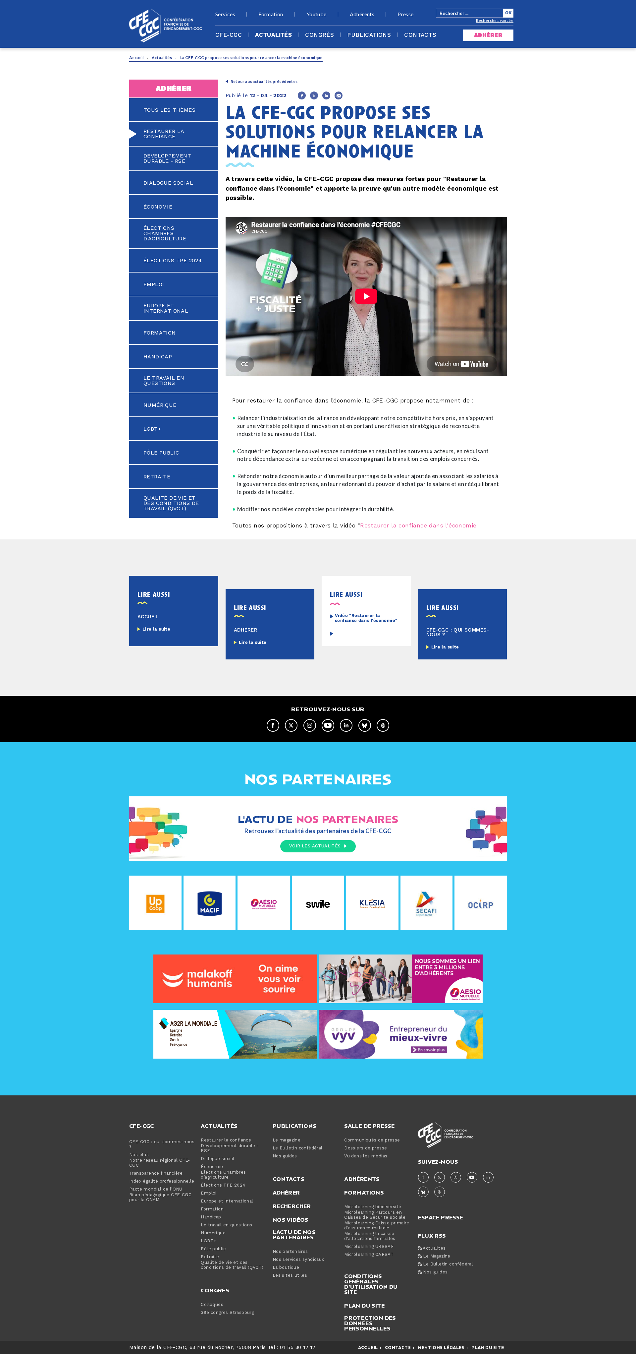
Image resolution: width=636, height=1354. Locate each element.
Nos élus (139, 1154)
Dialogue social (168, 183)
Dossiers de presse (365, 1148)
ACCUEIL (368, 1348)
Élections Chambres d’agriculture (164, 233)
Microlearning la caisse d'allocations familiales (370, 1236)
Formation (270, 14)
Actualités (273, 35)
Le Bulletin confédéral (298, 1148)
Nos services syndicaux (298, 1259)
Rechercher (292, 1206)
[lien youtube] (328, 725)
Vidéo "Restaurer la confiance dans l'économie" (366, 618)
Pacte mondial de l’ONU (156, 1189)
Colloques (212, 1304)
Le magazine (286, 1140)
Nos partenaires (290, 1251)
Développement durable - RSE (167, 158)
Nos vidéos (290, 1219)
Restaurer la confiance (163, 134)
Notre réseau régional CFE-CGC (159, 1163)
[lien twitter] (291, 725)
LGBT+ (152, 429)
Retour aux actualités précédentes (264, 81)
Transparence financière (156, 1173)
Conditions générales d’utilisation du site (371, 1284)
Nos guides (285, 1156)
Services (225, 14)
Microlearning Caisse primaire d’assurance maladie (376, 1226)
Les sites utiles (290, 1275)
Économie (157, 207)
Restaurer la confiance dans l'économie (418, 525)
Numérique (160, 405)
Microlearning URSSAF (369, 1246)
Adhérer (286, 1192)
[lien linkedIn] (346, 725)
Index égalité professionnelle (161, 1181)
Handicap (157, 356)
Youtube (316, 14)
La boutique (286, 1267)
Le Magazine (436, 1256)
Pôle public (161, 453)
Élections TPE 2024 (172, 260)
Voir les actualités (315, 846)
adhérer (488, 35)
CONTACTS (398, 1348)
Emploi (153, 284)
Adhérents (362, 14)
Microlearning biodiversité (372, 1206)
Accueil (136, 57)
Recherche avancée (494, 20)
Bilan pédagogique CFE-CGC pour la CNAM (160, 1197)
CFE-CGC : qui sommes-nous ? (161, 1144)
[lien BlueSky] (364, 725)
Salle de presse (369, 1126)
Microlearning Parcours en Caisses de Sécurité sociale (374, 1215)
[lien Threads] (383, 725)
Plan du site (364, 1305)
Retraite (156, 476)
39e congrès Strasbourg (227, 1312)
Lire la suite (156, 629)
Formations (364, 1192)
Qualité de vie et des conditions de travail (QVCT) (171, 503)
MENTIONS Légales (441, 1348)
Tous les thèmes (169, 110)
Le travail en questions (163, 380)
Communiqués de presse (372, 1140)
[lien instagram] (309, 725)
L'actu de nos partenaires (294, 1234)
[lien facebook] (273, 725)
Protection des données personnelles (370, 1323)
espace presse (440, 1217)
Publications (369, 35)
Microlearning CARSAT (369, 1254)
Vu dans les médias (365, 1156)
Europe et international (165, 308)
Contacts (420, 35)
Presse (405, 14)
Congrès (319, 35)
